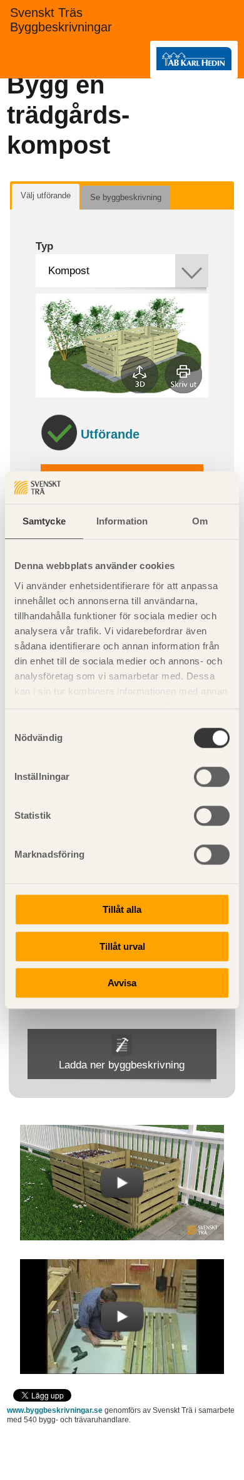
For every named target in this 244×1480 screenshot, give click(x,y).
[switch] (212, 777)
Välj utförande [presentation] (46, 195)
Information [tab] (122, 521)
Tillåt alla (122, 909)
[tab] (45, 197)
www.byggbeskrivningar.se (55, 1410)
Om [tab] (200, 521)
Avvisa (122, 982)
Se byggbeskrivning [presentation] (125, 197)
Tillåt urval (122, 946)
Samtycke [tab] (44, 521)
